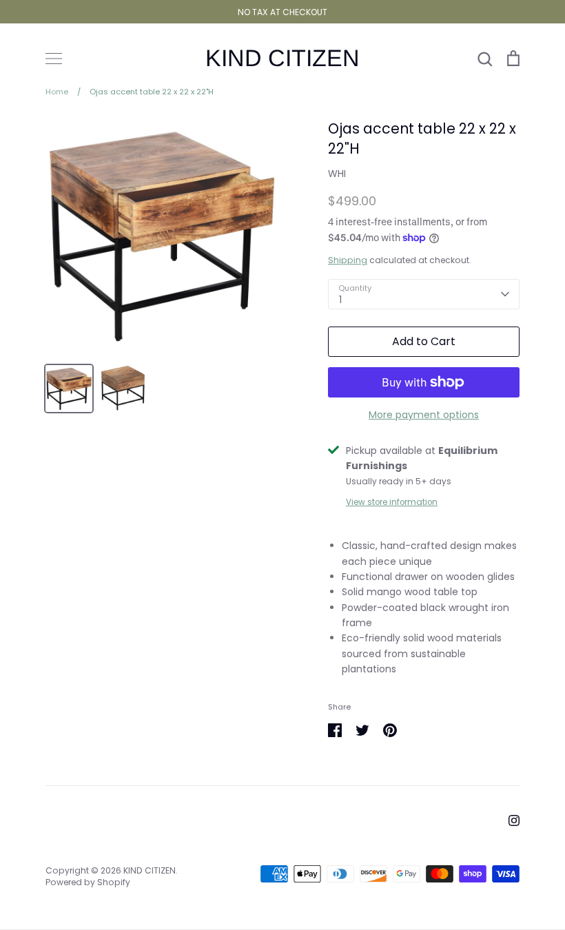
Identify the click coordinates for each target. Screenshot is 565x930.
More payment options (424, 415)
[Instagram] (514, 820)
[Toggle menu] (54, 58)
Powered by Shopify (87, 882)
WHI (337, 173)
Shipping (347, 260)
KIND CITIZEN (282, 58)
